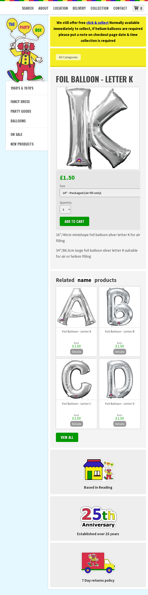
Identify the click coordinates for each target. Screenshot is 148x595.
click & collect (97, 22)
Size (62, 186)
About (43, 8)
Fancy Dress (20, 101)
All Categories (68, 57)
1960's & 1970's (22, 88)
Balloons (18, 120)
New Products (22, 143)
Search (28, 8)
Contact (120, 8)
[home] (25, 83)
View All (67, 437)
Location (60, 8)
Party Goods (21, 111)
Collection (99, 8)
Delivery (79, 8)
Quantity (65, 202)
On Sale (16, 134)
